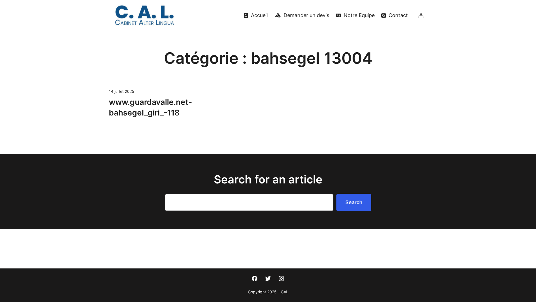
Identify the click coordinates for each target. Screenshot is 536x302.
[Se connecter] (421, 15)
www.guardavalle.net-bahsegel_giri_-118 (150, 107)
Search (353, 202)
